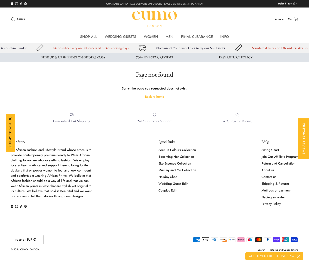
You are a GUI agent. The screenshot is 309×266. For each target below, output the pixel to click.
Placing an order (273, 197)
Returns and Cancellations (283, 250)
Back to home (154, 96)
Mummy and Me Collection (177, 170)
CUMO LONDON (29, 249)
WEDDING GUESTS (120, 36)
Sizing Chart (270, 150)
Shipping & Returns (275, 183)
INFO (224, 36)
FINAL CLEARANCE (197, 36)
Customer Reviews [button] (303, 138)
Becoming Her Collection (176, 156)
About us (267, 170)
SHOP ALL (88, 36)
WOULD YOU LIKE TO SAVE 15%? (271, 256)
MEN (169, 36)
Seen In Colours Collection (177, 150)
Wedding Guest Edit (173, 183)
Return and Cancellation (278, 163)
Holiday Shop (168, 177)
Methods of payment (276, 190)
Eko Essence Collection (174, 163)
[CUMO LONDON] (154, 19)
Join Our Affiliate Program (279, 156)
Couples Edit (167, 190)
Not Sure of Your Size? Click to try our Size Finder (175, 48)
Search (261, 250)
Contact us (268, 177)
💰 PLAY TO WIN (10, 136)
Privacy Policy (271, 204)
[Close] (10, 119)
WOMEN (151, 36)
